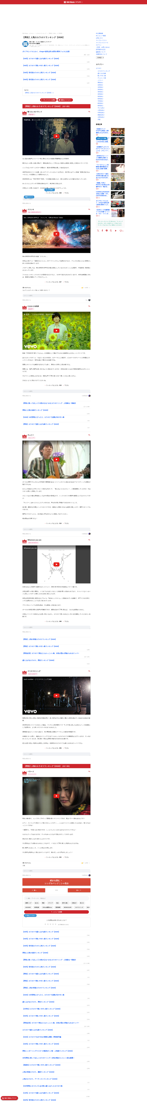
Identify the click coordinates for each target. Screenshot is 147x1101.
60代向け (100, 98)
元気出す (74, 903)
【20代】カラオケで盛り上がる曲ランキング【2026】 (55, 60)
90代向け (100, 105)
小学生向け (101, 110)
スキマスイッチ (79, 907)
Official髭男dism (47, 907)
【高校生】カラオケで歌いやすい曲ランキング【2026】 (55, 1066)
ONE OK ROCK (32, 542)
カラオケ (98, 68)
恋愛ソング (28, 903)
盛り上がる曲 (102, 73)
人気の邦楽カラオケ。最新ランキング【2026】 (38, 1072)
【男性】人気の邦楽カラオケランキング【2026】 (39, 639)
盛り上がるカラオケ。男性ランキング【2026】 (55, 662)
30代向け (100, 91)
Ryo (87, 300)
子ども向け (101, 108)
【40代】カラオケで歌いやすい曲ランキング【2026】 (55, 67)
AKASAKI (28, 907)
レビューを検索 (56, 912)
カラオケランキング (41, 33)
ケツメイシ (31, 774)
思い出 (82, 903)
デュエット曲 (102, 78)
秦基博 (30, 309)
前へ (34, 890)
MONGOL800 (67, 907)
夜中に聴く (65, 903)
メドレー (100, 80)
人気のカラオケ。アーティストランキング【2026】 (55, 1080)
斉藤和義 (30, 114)
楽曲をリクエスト (65, 100)
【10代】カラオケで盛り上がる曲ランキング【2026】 (55, 1094)
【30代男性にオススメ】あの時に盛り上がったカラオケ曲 (55, 1087)
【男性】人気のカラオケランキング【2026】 (39, 93)
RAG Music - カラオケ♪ (28, 33)
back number (31, 674)
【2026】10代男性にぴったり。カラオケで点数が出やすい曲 (55, 418)
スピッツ (30, 437)
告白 (57, 903)
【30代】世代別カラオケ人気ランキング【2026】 (55, 74)
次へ (79, 890)
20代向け (100, 89)
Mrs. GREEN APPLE (33, 212)
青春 (43, 903)
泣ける (36, 903)
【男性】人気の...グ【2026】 (55, 33)
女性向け (100, 85)
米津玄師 (36, 907)
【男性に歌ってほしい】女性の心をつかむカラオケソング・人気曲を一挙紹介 (55, 404)
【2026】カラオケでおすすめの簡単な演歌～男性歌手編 (55, 1038)
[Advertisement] (73, 18)
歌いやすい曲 (102, 75)
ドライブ (50, 903)
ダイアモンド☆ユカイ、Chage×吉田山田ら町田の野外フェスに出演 (55, 53)
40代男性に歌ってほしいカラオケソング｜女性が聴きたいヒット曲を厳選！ (55, 1059)
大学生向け (101, 117)
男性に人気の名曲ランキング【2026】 (55, 411)
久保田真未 (85, 395)
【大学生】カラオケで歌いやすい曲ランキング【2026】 (55, 1010)
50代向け (100, 96)
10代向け (100, 87)
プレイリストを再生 (48, 100)
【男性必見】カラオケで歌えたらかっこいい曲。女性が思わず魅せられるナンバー (55, 655)
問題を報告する (26, 203)
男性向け (100, 82)
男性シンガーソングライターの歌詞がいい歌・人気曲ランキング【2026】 (47, 1051)
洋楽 (99, 119)
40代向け (100, 94)
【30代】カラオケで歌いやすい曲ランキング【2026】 (55, 1045)
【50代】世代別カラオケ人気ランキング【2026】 (55, 81)
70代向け (100, 101)
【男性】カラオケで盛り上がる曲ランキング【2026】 (55, 425)
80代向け (100, 103)
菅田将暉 (58, 907)
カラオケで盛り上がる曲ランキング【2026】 (55, 1031)
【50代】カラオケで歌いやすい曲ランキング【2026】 (55, 1017)
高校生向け (101, 115)
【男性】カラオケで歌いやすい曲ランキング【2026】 (55, 648)
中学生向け (101, 112)
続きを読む (56, 882)
